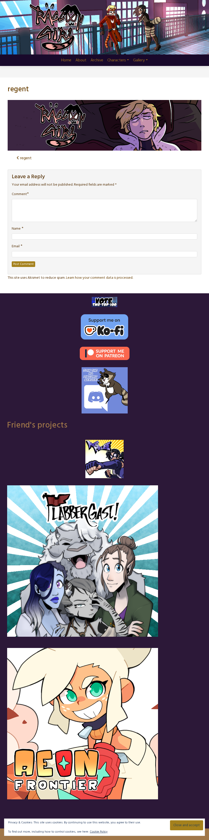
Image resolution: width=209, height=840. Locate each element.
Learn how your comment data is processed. (99, 278)
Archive (96, 60)
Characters (116, 60)
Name (16, 228)
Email (16, 246)
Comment (19, 194)
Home (66, 60)
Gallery (139, 60)
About (80, 60)
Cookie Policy (99, 831)
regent (18, 89)
